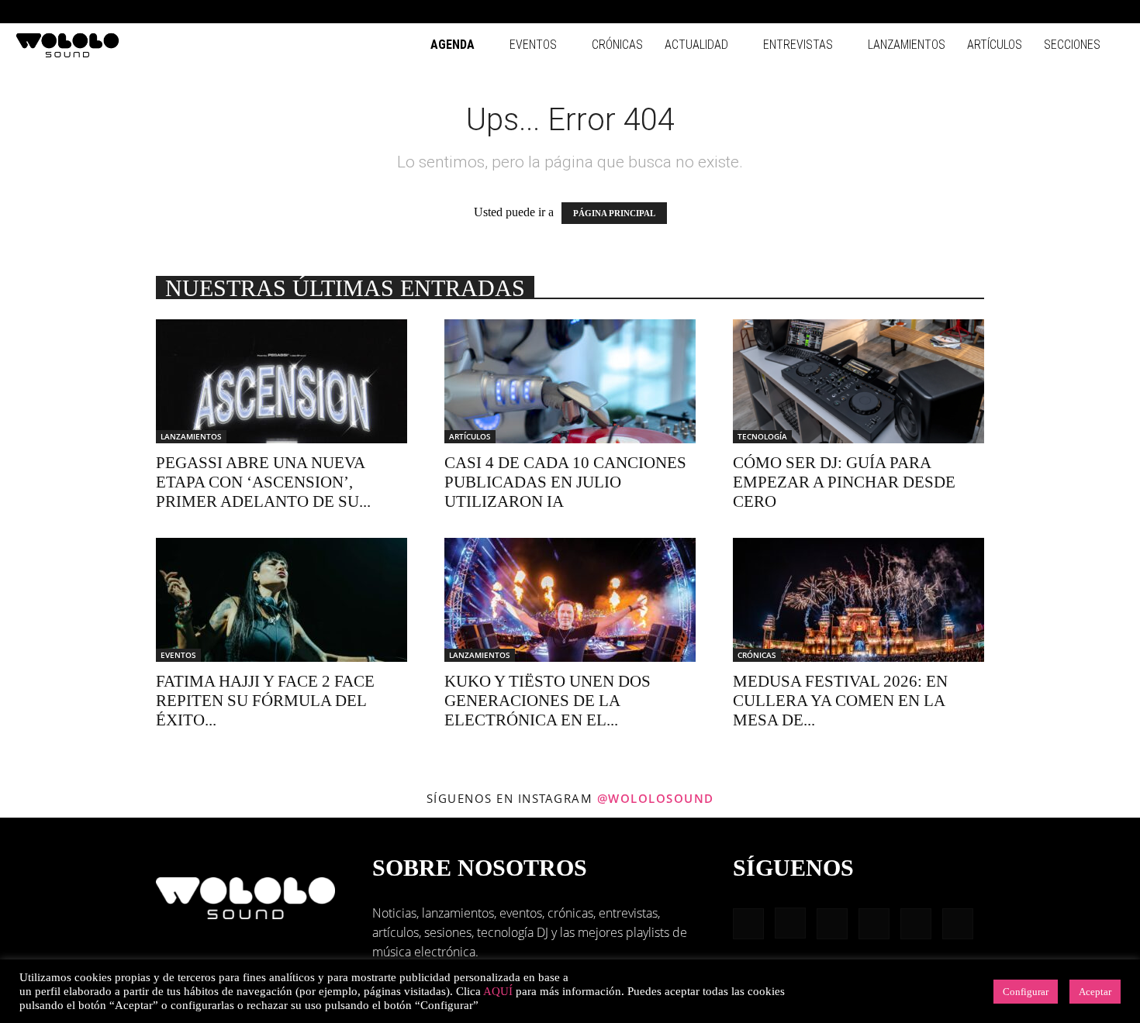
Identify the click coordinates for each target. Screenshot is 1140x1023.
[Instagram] (1010, 11)
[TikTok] (1087, 11)
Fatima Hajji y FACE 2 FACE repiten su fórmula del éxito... (265, 700)
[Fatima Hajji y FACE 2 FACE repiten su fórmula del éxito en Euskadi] (281, 600)
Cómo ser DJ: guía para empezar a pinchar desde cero (844, 482)
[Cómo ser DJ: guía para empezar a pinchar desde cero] (858, 381)
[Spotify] (1061, 11)
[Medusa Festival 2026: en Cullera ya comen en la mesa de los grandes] (858, 600)
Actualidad (696, 44)
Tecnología (762, 436)
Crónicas (617, 44)
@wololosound (655, 798)
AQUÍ (498, 991)
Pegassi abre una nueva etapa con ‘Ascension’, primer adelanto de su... (263, 482)
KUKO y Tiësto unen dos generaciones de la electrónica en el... (547, 700)
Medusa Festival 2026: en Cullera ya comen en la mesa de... (840, 700)
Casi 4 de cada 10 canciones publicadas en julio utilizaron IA (565, 482)
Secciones (1072, 44)
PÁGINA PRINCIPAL (614, 213)
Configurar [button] (1025, 991)
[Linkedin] (1036, 11)
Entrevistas (798, 44)
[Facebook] (985, 11)
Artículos (994, 44)
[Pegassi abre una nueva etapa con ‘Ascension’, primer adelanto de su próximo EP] (281, 381)
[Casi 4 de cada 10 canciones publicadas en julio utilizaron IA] (570, 381)
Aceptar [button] (1095, 991)
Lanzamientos (906, 44)
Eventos (533, 44)
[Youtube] (1112, 11)
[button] (961, 11)
